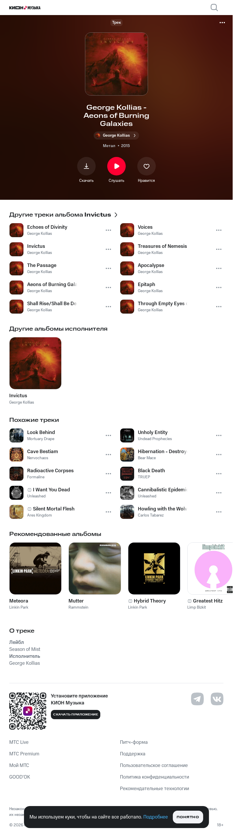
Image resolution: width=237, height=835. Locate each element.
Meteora (18, 601)
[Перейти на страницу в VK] (217, 699)
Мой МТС (19, 765)
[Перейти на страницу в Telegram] (197, 699)
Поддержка (132, 753)
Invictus (18, 396)
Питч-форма (134, 742)
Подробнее (155, 817)
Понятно (188, 817)
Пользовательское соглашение (154, 765)
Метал (109, 146)
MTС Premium (24, 753)
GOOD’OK (19, 777)
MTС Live (19, 742)
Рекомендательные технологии (154, 788)
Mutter (76, 601)
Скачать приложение (75, 715)
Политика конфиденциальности (154, 777)
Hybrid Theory (150, 601)
